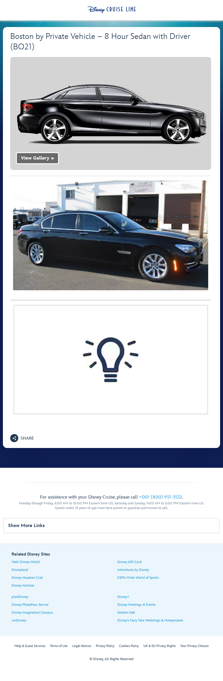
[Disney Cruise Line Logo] (112, 10)
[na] (110, 113)
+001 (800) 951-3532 (160, 497)
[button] (22, 438)
